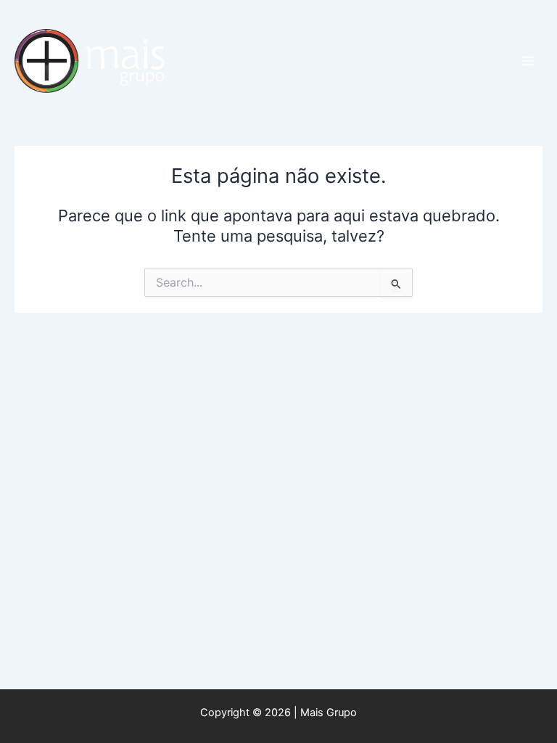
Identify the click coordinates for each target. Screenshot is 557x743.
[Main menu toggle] (527, 61)
